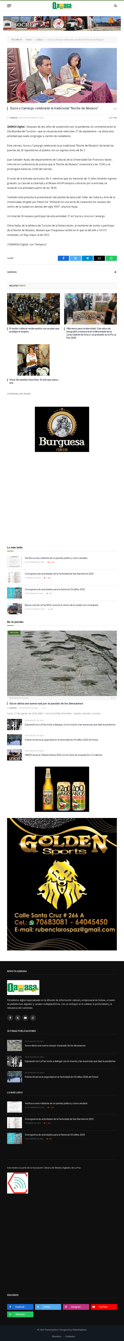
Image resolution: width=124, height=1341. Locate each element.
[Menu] (9, 5)
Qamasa (13, 117)
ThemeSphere (79, 1329)
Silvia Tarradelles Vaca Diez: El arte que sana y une (33, 381)
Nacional (14, 632)
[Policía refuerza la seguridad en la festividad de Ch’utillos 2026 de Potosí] (14, 739)
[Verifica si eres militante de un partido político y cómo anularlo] (14, 561)
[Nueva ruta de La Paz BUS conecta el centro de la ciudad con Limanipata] (14, 608)
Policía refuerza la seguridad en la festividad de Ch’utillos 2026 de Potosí (61, 740)
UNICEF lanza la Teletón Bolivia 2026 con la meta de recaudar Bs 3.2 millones (63, 755)
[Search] (115, 5)
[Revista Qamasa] (62, 5)
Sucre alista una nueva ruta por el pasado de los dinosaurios (46, 703)
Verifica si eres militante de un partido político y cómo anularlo (56, 558)
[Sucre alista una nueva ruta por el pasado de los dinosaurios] (62, 663)
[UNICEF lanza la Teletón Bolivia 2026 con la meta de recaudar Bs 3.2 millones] (14, 754)
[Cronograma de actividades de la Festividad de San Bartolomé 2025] (14, 577)
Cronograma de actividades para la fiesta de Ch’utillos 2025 (55, 589)
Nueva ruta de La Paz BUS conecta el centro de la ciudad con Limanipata (61, 605)
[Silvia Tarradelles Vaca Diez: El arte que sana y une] (33, 360)
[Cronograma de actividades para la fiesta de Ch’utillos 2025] (14, 593)
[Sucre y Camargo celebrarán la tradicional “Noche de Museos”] (62, 75)
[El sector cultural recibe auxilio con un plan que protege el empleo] (33, 309)
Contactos (70, 1336)
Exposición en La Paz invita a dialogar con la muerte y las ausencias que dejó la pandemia (70, 724)
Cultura (113, 117)
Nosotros (56, 1336)
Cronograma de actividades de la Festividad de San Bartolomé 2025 (59, 573)
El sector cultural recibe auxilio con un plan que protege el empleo (34, 330)
